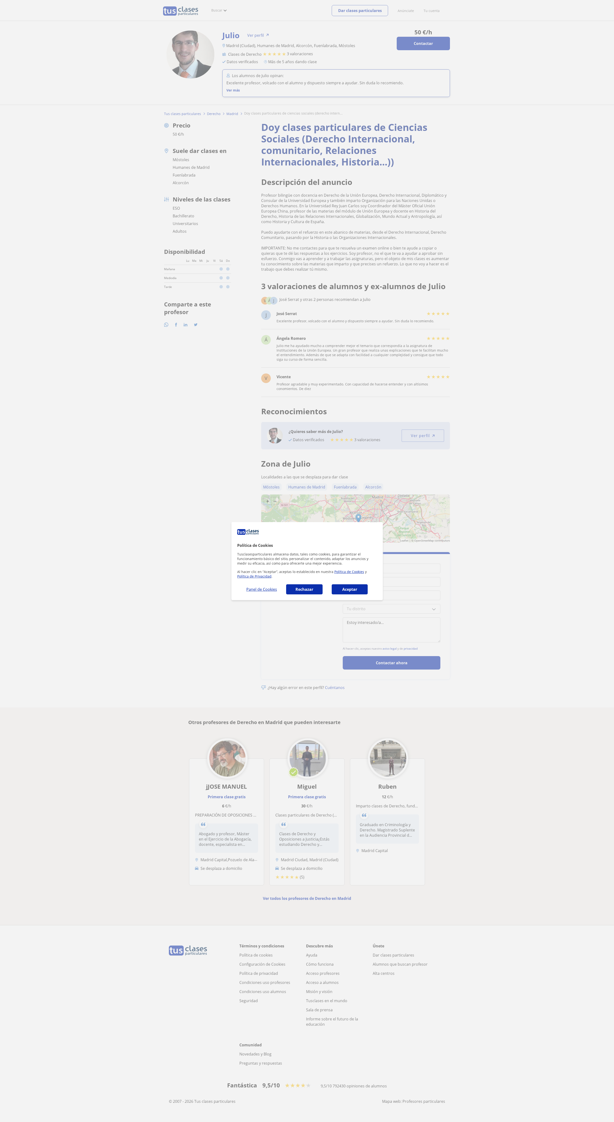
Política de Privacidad (254, 576)
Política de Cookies (349, 571)
